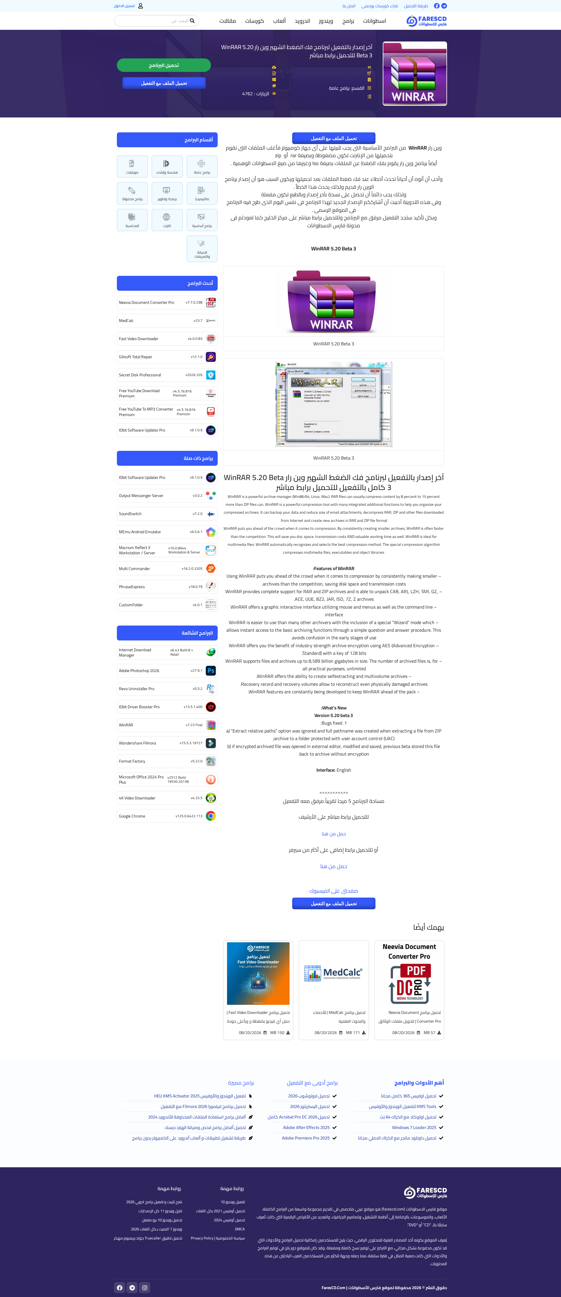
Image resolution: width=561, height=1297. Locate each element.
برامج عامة (202, 172)
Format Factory (132, 761)
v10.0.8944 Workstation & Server (184, 550)
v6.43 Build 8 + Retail (181, 652)
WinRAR (126, 725)
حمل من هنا (334, 833)
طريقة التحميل (416, 6)
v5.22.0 (196, 761)
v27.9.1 (196, 670)
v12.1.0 (196, 356)
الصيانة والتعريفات (202, 254)
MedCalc (126, 320)
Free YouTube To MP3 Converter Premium (146, 411)
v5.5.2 (197, 688)
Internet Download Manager (135, 652)
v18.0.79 (195, 586)
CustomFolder (131, 605)
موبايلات (132, 172)
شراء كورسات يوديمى (379, 6)
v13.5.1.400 (193, 706)
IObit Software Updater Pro (142, 430)
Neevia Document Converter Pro (146, 302)
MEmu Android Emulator (140, 532)
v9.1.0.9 (196, 430)
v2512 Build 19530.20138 (178, 779)
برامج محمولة (132, 198)
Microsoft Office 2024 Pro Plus (141, 779)
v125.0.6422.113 (189, 816)
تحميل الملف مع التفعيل (164, 83)
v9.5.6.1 (196, 531)
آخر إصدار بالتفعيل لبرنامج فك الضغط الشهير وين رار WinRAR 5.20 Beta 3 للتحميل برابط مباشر (296, 50)
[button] (375, 20)
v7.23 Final (194, 724)
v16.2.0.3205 (192, 568)
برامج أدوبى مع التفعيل (312, 1083)
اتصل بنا (349, 6)
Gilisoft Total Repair (135, 357)
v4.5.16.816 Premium (182, 393)
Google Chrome (132, 816)
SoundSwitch (130, 513)
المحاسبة (132, 225)
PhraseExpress (132, 587)
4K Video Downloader (137, 798)
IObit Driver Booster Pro (139, 707)
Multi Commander (134, 568)
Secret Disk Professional (140, 375)
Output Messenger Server (141, 495)
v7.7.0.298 (194, 302)
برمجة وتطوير (167, 198)
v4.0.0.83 (195, 338)
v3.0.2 (197, 495)
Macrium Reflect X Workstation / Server (137, 550)
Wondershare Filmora (137, 743)
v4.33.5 (196, 797)
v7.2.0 (197, 513)
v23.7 (198, 320)
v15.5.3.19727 (191, 743)
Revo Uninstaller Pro (136, 688)
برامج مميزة (241, 1083)
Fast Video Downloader (138, 338)
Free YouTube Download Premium (139, 393)
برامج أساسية (202, 225)
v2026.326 (194, 374)
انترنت (167, 225)
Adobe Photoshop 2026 (139, 670)
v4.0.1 (197, 604)
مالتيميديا (202, 198)
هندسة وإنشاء (167, 172)
